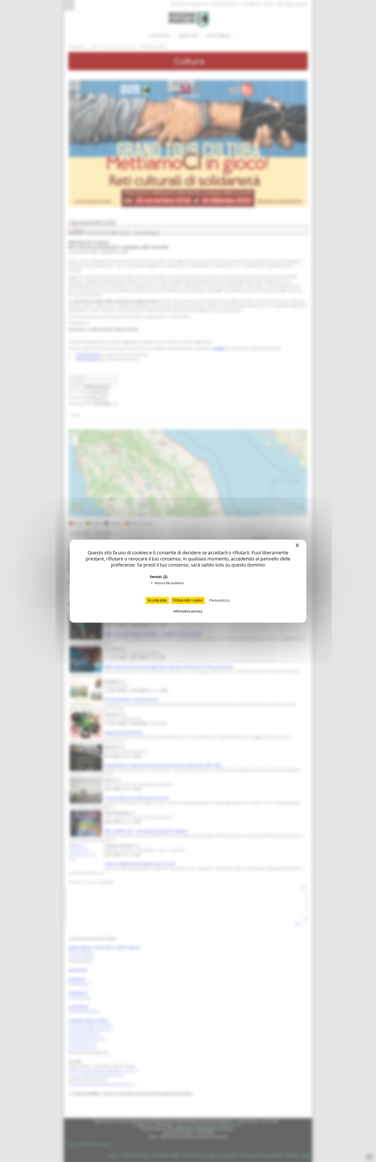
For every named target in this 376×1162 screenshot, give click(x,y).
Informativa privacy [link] (187, 611)
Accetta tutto (157, 600)
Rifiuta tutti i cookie (188, 600)
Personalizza (219, 600)
